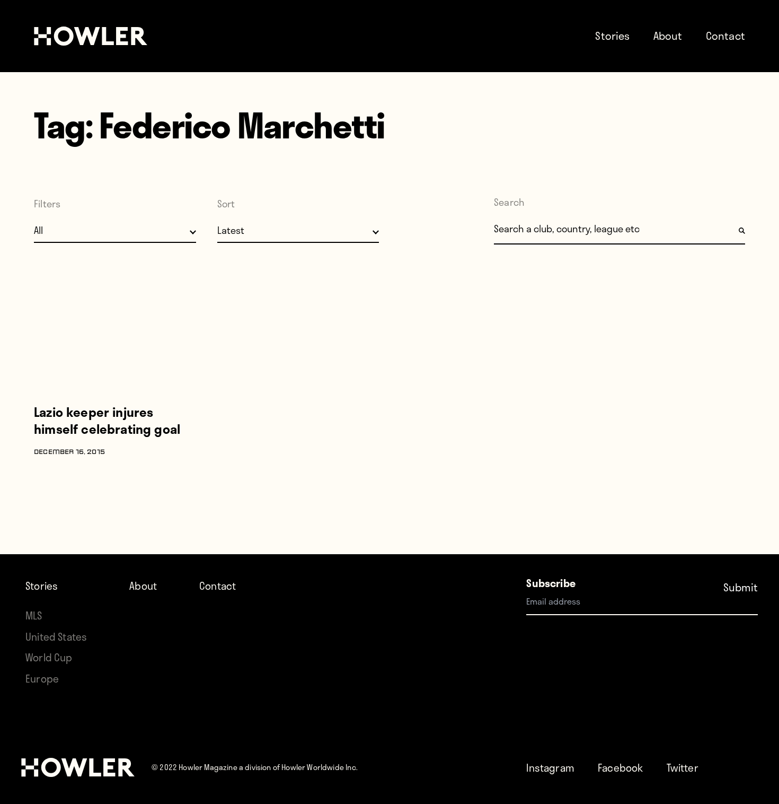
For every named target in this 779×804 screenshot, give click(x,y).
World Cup (49, 657)
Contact (725, 35)
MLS (33, 615)
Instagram (550, 767)
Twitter (682, 767)
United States (56, 636)
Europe (42, 678)
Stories (612, 35)
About (668, 35)
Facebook (620, 767)
